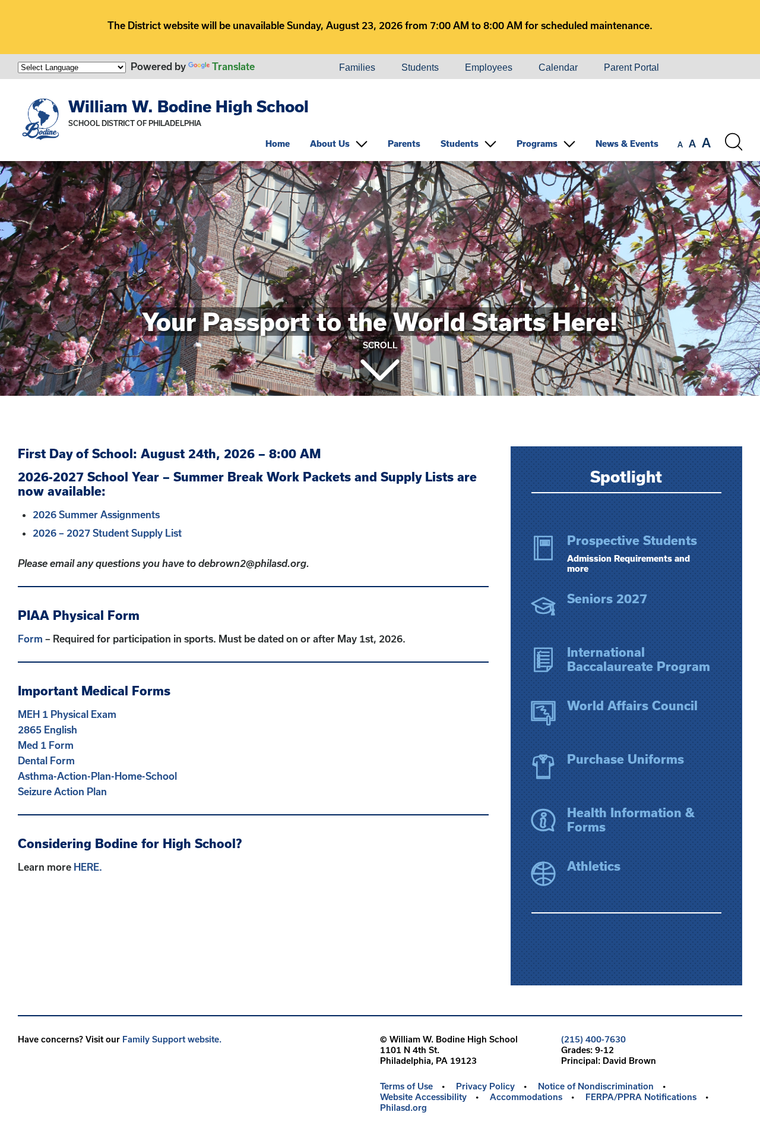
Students (420, 67)
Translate (233, 66)
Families (357, 67)
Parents (404, 143)
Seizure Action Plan (62, 791)
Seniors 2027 (607, 598)
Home (277, 143)
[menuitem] (286, 67)
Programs (537, 143)
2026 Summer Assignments (96, 514)
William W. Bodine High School (188, 106)
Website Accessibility (423, 1097)
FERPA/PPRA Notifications (640, 1097)
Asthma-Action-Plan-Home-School (98, 776)
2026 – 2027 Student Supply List (107, 532)
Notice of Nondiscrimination (596, 1086)
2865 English (49, 729)
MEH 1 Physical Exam (67, 714)
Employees (488, 67)
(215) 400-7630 (593, 1039)
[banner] (380, 120)
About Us (330, 143)
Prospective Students (632, 540)
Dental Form (47, 760)
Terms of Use (406, 1086)
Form (30, 638)
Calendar (558, 67)
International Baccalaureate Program (638, 659)
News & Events (627, 143)
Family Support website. (171, 1039)
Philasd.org (403, 1107)
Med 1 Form (46, 745)
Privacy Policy (485, 1086)
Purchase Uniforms (625, 759)
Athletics (593, 866)
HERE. (88, 866)
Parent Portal (631, 67)
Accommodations (526, 1097)
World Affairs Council (632, 705)
